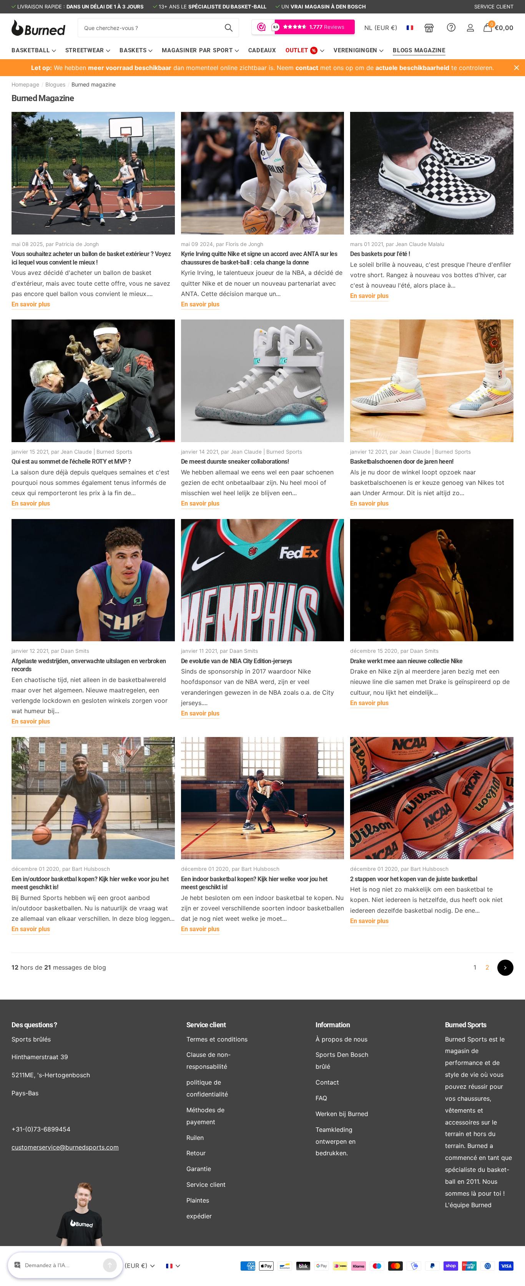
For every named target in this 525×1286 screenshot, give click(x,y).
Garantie (198, 1169)
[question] (451, 27)
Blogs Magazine (419, 50)
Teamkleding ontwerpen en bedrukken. (336, 1141)
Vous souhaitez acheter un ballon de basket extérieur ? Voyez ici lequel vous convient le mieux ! (91, 258)
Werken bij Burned (342, 1114)
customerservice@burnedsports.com (65, 1147)
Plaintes (197, 1200)
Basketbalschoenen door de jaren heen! (401, 461)
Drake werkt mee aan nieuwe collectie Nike (406, 661)
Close (516, 67)
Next (505, 968)
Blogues (55, 84)
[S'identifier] (470, 28)
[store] (429, 27)
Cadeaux (262, 50)
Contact (327, 1082)
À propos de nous (341, 1039)
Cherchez (228, 27)
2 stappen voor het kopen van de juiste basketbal (413, 879)
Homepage (25, 84)
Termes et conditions (217, 1039)
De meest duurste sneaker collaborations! (235, 461)
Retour (196, 1153)
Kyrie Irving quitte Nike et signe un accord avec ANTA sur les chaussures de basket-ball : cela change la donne (259, 258)
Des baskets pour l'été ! (380, 254)
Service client (206, 1025)
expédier (199, 1216)
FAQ (321, 1098)
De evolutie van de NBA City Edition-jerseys (236, 661)
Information (333, 1025)
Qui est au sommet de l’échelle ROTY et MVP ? (71, 461)
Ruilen (195, 1137)
